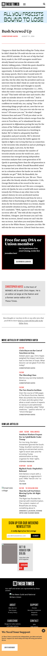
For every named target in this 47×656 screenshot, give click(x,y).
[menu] (24, 4)
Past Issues (13, 610)
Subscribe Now (23, 566)
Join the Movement (9, 647)
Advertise (34, 615)
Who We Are (13, 608)
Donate (34, 608)
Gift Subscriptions (13, 626)
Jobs (34, 624)
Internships (34, 627)
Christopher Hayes (10, 36)
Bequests (34, 612)
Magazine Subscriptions (13, 624)
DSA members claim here (23, 261)
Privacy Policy (12, 612)
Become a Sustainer (34, 610)
